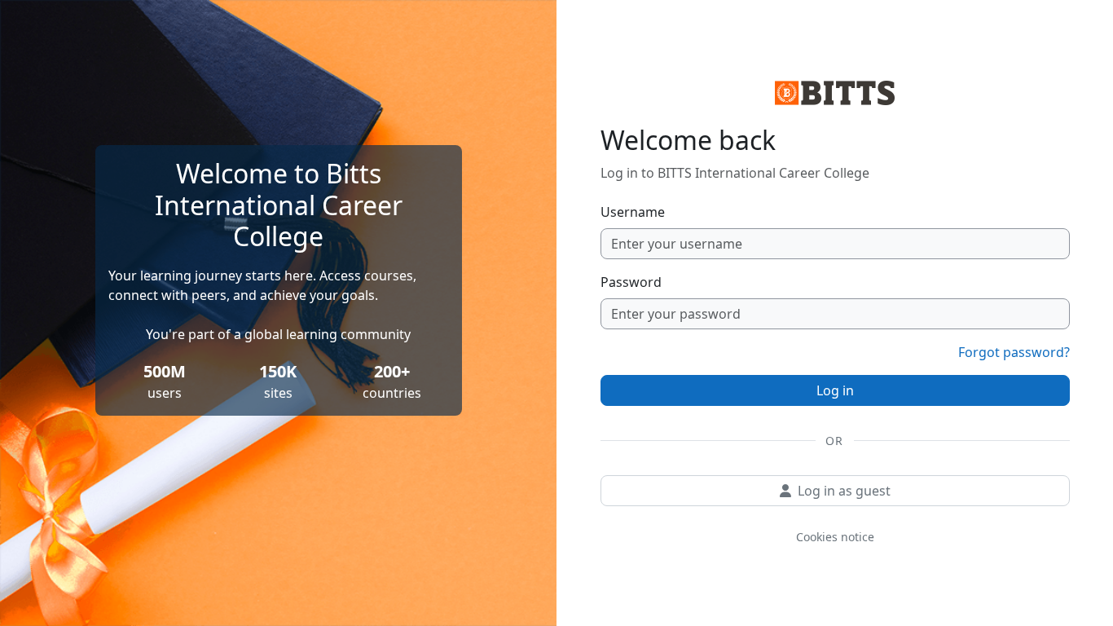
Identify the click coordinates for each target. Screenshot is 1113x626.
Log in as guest (844, 491)
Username (632, 212)
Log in (835, 390)
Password (631, 282)
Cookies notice (835, 536)
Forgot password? (1014, 352)
